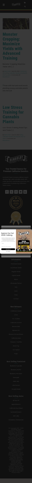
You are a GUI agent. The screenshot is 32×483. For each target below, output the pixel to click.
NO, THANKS (8, 251)
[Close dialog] (31, 230)
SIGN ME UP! (8, 249)
